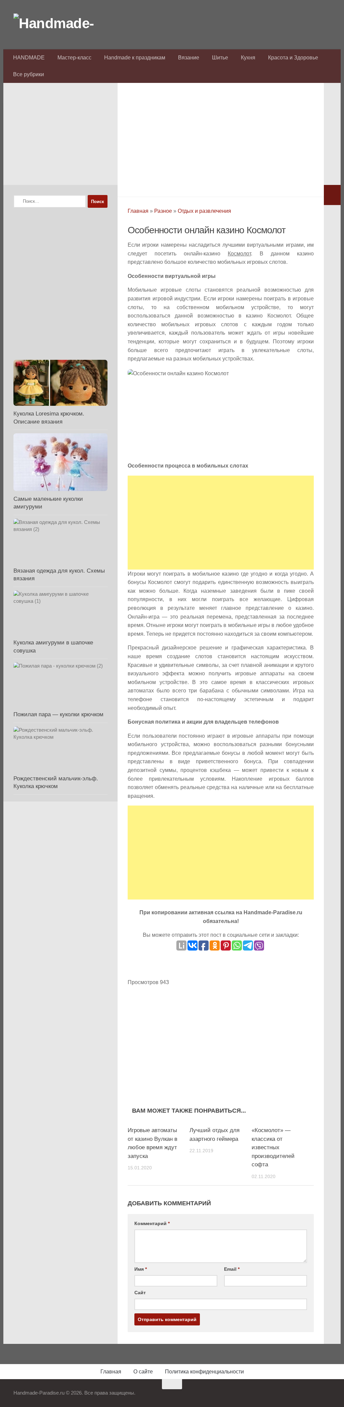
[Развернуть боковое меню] (332, 195)
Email (232, 1269)
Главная (138, 211)
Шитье (220, 57)
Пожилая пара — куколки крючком (58, 714)
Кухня (248, 57)
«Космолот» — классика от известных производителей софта (273, 1147)
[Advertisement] (221, 138)
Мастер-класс (74, 57)
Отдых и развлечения (204, 211)
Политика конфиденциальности (204, 1371)
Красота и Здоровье (293, 57)
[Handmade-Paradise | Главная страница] (63, 23)
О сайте (143, 1371)
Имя (140, 1269)
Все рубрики (28, 74)
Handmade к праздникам (134, 57)
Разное (163, 211)
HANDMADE (29, 57)
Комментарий (152, 1223)
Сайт (140, 1292)
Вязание (188, 57)
